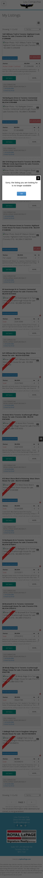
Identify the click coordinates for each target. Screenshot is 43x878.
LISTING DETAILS (9, 78)
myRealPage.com (25, 859)
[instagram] (25, 825)
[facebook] (17, 825)
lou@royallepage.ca (21, 822)
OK (21, 194)
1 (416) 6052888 (8, 88)
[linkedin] (21, 825)
